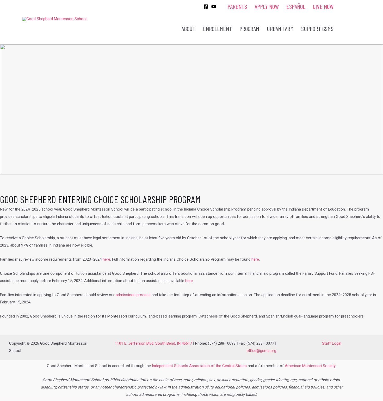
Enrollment (217, 28)
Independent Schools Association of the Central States (199, 365)
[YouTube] (213, 6)
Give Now (323, 6)
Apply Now (267, 6)
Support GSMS (317, 28)
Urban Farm (280, 28)
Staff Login (331, 343)
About (188, 28)
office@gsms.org (261, 350)
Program (249, 28)
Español (295, 6)
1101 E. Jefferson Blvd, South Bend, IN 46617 (153, 343)
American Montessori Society (310, 365)
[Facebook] (205, 6)
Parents (237, 6)
